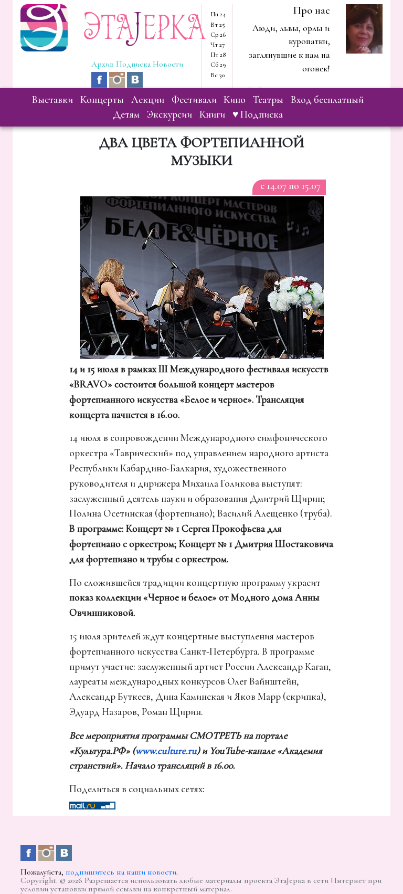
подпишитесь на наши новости (121, 872)
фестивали (194, 99)
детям (126, 114)
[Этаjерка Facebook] (100, 78)
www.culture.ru (166, 750)
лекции (147, 99)
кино (235, 99)
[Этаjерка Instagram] (118, 78)
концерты (102, 99)
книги (212, 114)
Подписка (133, 64)
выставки (52, 99)
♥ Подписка (257, 114)
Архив (102, 64)
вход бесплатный (327, 99)
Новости (168, 64)
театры (268, 99)
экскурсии (169, 114)
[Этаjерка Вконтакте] (135, 78)
